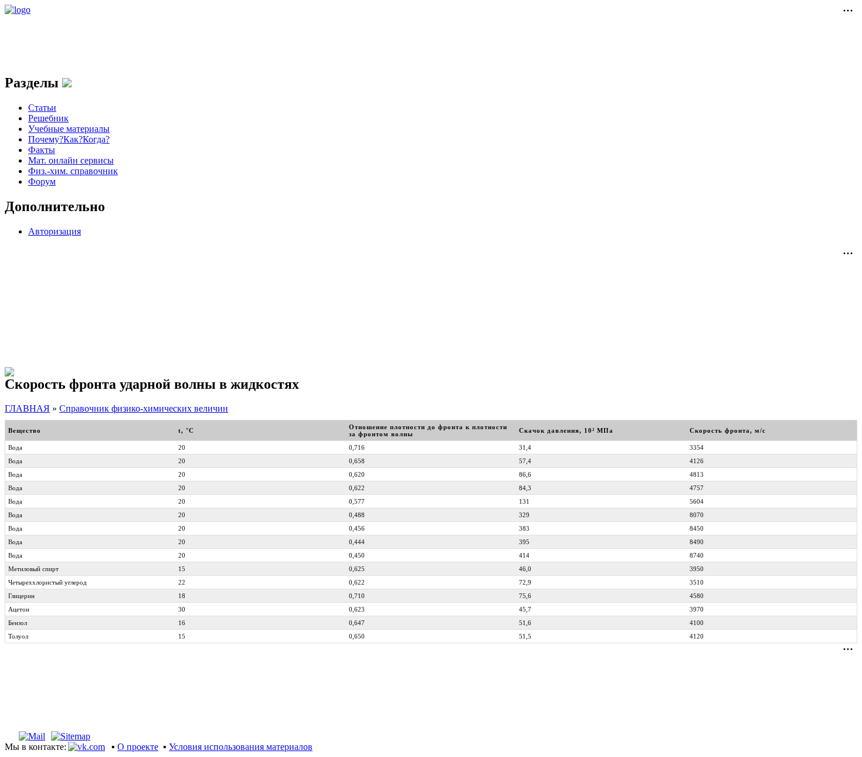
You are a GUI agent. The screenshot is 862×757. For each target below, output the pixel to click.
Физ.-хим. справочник (73, 171)
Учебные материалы (69, 129)
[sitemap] (70, 736)
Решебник (48, 118)
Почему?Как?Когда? (69, 139)
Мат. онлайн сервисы (71, 160)
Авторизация (54, 231)
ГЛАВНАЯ (27, 408)
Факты (41, 150)
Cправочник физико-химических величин (143, 408)
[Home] (10, 736)
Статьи (42, 108)
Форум (42, 181)
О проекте (137, 747)
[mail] (32, 736)
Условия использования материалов (241, 747)
